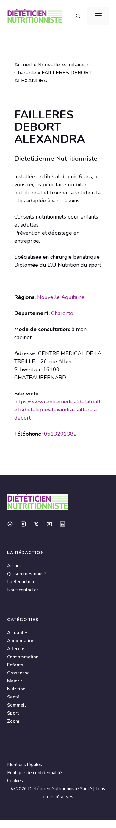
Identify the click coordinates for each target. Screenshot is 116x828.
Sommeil (16, 705)
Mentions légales (24, 765)
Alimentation (21, 641)
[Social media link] (10, 524)
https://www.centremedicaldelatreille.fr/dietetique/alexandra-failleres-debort (57, 409)
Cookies (15, 781)
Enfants (15, 665)
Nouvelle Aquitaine (61, 64)
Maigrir (14, 681)
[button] (78, 16)
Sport (13, 713)
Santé (13, 697)
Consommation (23, 657)
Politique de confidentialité (34, 773)
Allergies (17, 649)
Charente (25, 72)
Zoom (13, 721)
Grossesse (18, 673)
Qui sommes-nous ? (27, 574)
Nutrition (16, 689)
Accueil (23, 64)
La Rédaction (20, 582)
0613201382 (60, 433)
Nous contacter (22, 590)
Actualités (18, 633)
